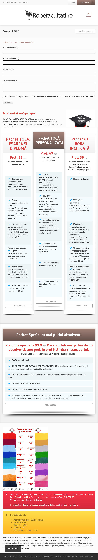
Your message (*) (10, 81)
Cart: (84, 2)
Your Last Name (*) (11, 58)
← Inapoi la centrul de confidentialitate (18, 42)
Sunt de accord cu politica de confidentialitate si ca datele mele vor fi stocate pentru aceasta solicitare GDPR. (49, 96)
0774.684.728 (11, 2)
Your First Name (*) (11, 47)
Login (73, 2)
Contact (25, 2)
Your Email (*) (8, 69)
